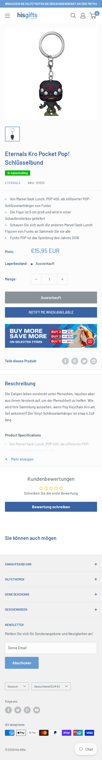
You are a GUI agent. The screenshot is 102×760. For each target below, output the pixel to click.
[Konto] (82, 15)
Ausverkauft (51, 297)
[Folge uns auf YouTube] (36, 710)
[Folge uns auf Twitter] (17, 710)
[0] (93, 16)
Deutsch (13, 686)
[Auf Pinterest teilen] (74, 361)
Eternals (13, 183)
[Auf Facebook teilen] (65, 361)
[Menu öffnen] (7, 16)
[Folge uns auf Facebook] (8, 710)
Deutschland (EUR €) (47, 686)
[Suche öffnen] (73, 15)
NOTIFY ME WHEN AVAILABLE (51, 312)
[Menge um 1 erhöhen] (62, 279)
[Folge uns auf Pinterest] (27, 710)
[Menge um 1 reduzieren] (36, 279)
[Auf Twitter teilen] (84, 361)
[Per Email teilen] (93, 361)
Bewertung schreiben (51, 506)
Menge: (11, 279)
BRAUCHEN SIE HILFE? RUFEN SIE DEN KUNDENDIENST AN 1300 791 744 (51, 3)
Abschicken (21, 663)
